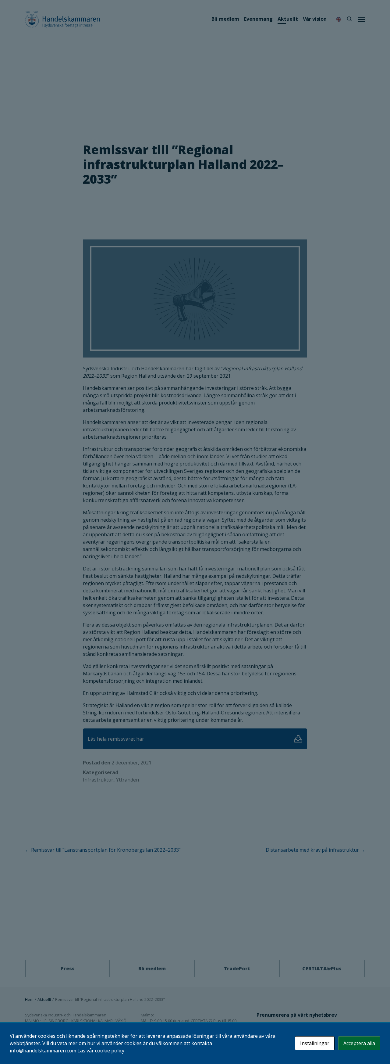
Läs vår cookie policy (100, 1050)
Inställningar (314, 1043)
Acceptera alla (359, 1043)
